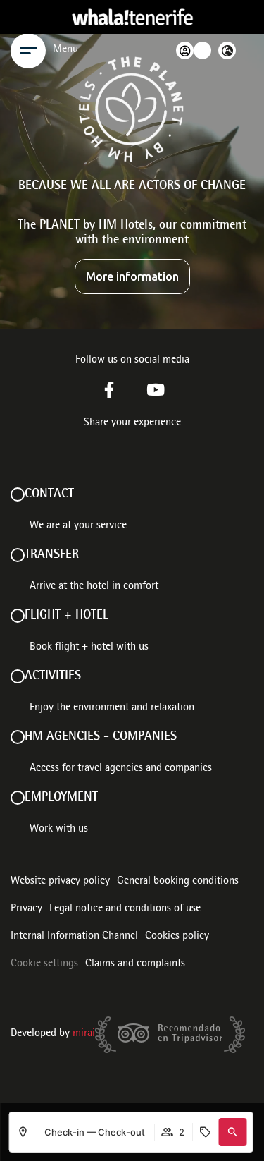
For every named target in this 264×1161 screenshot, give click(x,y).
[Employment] (18, 798)
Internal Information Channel (74, 936)
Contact (49, 494)
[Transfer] (18, 555)
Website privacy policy (60, 881)
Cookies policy (177, 936)
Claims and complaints (135, 964)
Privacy (26, 909)
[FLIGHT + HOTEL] (18, 616)
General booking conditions (178, 881)
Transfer (52, 555)
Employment (61, 797)
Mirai (84, 1034)
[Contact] (18, 494)
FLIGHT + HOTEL (66, 615)
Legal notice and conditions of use (125, 909)
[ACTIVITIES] (18, 676)
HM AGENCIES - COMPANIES (101, 737)
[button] (232, 1132)
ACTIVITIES (53, 676)
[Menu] (28, 50)
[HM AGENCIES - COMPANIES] (18, 737)
